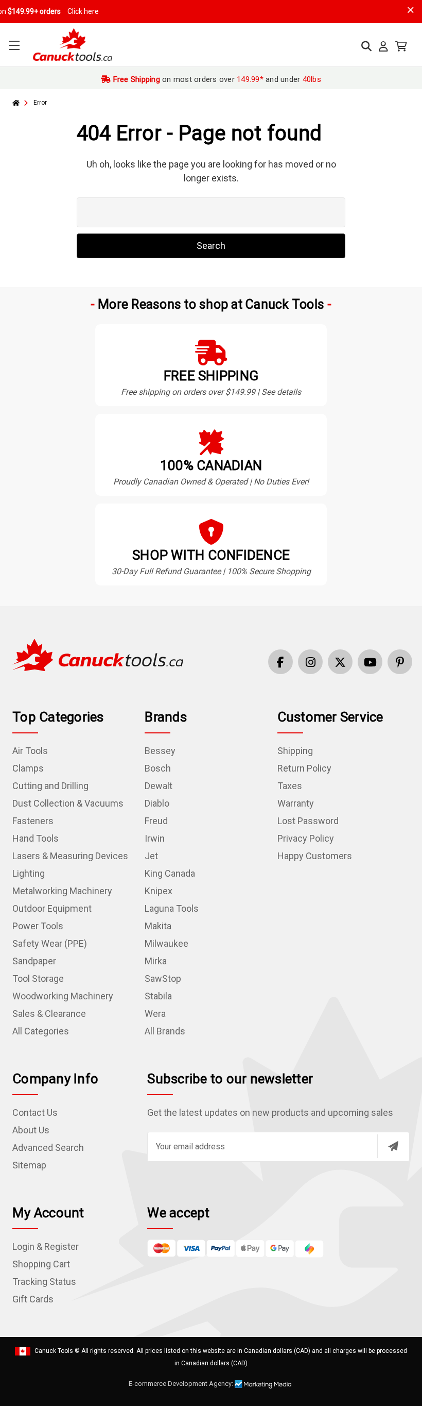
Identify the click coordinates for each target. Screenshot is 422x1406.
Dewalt (158, 785)
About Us (30, 1130)
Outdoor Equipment (52, 908)
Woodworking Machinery (62, 996)
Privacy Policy (305, 838)
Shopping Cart (41, 1264)
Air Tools (30, 750)
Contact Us (35, 1112)
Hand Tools (35, 838)
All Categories (40, 1031)
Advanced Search (48, 1147)
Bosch (158, 768)
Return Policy (304, 768)
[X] (340, 661)
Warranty (295, 803)
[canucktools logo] (97, 654)
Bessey (160, 750)
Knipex (158, 890)
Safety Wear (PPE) (49, 943)
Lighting (28, 873)
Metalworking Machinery (62, 890)
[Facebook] (280, 661)
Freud (156, 820)
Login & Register (45, 1246)
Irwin (155, 838)
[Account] (383, 46)
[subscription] (393, 1146)
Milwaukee (166, 943)
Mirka (156, 961)
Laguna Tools (172, 908)
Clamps (28, 768)
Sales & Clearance (49, 1013)
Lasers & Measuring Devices (70, 855)
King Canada (170, 873)
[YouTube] (370, 661)
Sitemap (29, 1165)
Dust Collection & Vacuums (68, 803)
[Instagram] (310, 661)
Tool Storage (38, 978)
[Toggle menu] (14, 45)
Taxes (289, 785)
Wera (155, 1013)
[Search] (366, 46)
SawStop (163, 978)
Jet (151, 855)
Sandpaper (34, 961)
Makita (158, 925)
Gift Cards (33, 1299)
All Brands (165, 1031)
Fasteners (33, 820)
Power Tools (37, 925)
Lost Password (308, 820)
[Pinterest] (400, 661)
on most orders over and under (216, 79)
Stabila (158, 996)
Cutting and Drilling (50, 785)
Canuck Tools (53, 1350)
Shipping (295, 750)
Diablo (157, 803)
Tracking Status (44, 1281)
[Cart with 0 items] (401, 46)
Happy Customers (314, 855)
